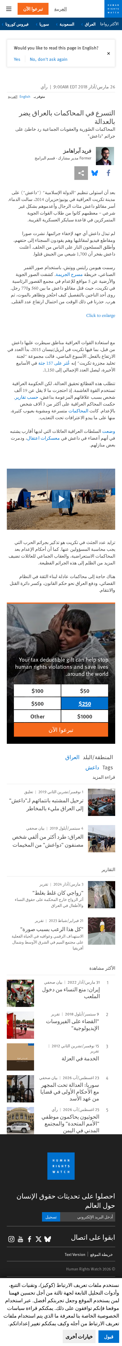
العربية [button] (60, 8)
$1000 (84, 716)
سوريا (44, 24)
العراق (90, 24)
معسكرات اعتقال (43, 438)
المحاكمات (78, 411)
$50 (84, 690)
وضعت (108, 431)
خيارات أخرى (79, 1336)
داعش (92, 767)
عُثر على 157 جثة (54, 363)
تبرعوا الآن (33, 8)
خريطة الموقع (101, 1254)
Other (37, 716)
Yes (17, 59)
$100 (37, 690)
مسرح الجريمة (69, 274)
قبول (108, 1336)
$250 (85, 703)
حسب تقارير (26, 397)
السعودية (67, 24)
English (25, 96)
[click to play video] (61, 499)
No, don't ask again (49, 59)
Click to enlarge (100, 315)
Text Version (75, 1254)
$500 (37, 703)
